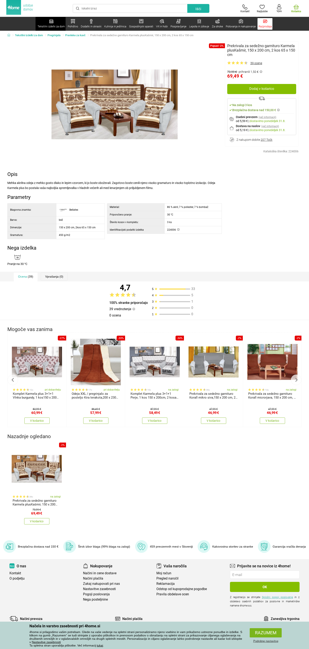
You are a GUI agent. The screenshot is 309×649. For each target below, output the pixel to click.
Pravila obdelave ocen (172, 594)
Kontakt (15, 573)
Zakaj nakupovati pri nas (101, 583)
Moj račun (163, 573)
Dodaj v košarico (261, 89)
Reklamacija (165, 583)
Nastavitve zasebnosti (46, 642)
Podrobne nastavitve (265, 641)
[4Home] (10, 35)
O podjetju (17, 578)
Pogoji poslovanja (96, 594)
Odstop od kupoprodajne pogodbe (181, 588)
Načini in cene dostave (99, 573)
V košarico (37, 420)
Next (296, 380)
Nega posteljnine (95, 599)
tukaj (100, 645)
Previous (13, 380)
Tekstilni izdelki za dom (29, 35)
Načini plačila (93, 578)
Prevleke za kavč (75, 35)
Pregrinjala (54, 35)
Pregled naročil (167, 578)
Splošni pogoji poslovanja (277, 597)
